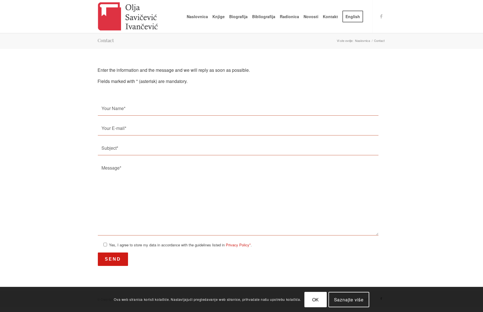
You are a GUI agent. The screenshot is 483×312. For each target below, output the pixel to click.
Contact (106, 40)
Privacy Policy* (238, 244)
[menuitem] (197, 16)
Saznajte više (349, 299)
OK (315, 299)
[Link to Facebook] (381, 16)
